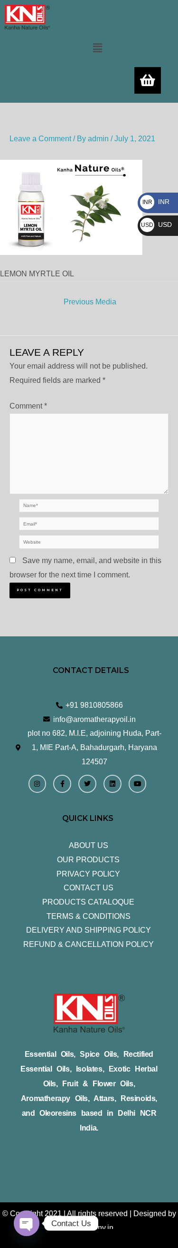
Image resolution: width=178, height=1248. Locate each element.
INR (155, 201)
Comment (28, 406)
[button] (97, 48)
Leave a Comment (40, 139)
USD (156, 224)
